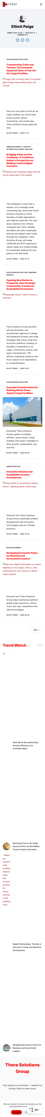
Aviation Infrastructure (17, 59)
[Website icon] (22, 40)
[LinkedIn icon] (17, 40)
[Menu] (41, 4)
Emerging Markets (14, 147)
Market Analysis (25, 149)
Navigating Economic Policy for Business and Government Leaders (22, 556)
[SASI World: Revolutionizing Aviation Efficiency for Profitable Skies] (6, 745)
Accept (16, 1112)
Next (36, 630)
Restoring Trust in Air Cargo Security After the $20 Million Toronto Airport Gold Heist (26, 846)
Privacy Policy (15, 1088)
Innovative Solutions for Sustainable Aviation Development (19, 474)
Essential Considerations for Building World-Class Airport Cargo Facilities (22, 390)
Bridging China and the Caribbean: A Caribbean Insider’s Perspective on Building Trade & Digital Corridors (20, 160)
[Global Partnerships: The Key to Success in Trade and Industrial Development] (6, 947)
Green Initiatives (13, 466)
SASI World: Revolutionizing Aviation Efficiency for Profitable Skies (25, 745)
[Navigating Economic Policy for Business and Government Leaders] (22, 577)
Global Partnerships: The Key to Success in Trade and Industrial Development (27, 947)
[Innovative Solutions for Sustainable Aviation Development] (22, 496)
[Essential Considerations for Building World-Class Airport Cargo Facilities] (22, 412)
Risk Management (13, 548)
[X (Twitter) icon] (27, 40)
